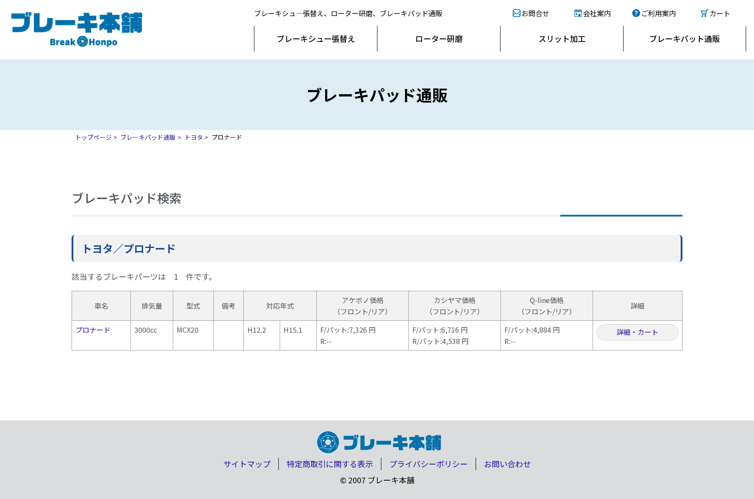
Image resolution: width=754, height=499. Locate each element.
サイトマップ (247, 463)
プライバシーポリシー (428, 463)
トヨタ (194, 137)
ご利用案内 (658, 13)
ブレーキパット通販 (684, 38)
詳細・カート (637, 332)
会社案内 (597, 13)
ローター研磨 (439, 38)
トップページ (93, 137)
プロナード (92, 329)
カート (719, 13)
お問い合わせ (507, 463)
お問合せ (535, 13)
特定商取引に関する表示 (330, 463)
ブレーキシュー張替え (316, 38)
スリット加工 (562, 38)
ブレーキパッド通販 (147, 137)
